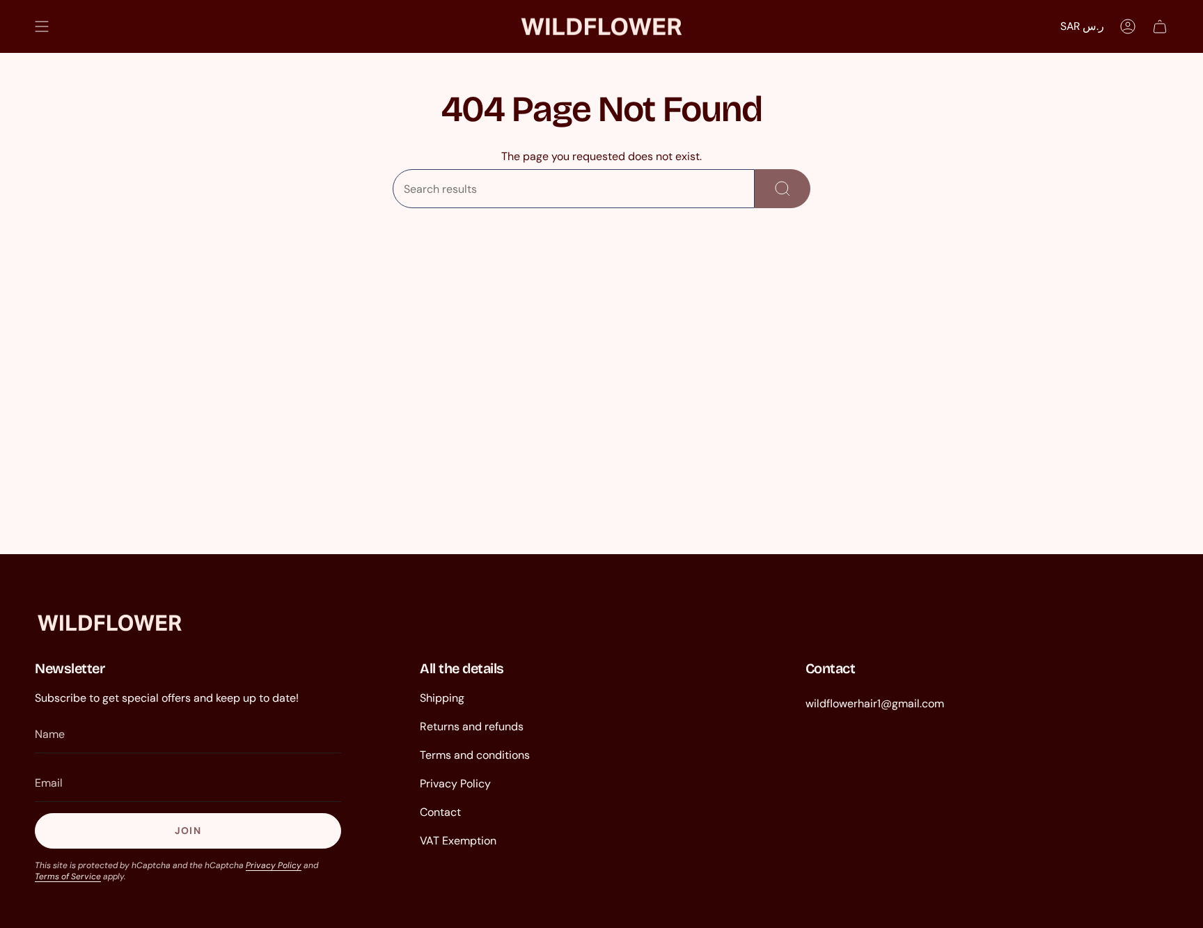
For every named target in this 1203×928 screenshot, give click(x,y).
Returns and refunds (472, 726)
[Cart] (1160, 26)
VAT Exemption (458, 840)
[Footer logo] (109, 623)
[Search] (782, 188)
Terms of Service (68, 876)
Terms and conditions (475, 755)
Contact (440, 812)
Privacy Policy (273, 865)
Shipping (442, 698)
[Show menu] (42, 26)
